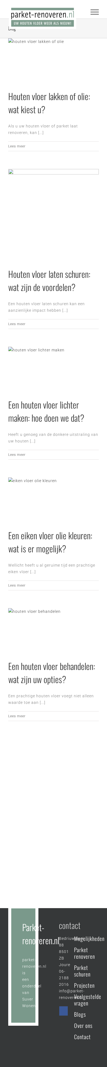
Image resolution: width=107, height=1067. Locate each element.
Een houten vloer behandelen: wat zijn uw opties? (51, 673)
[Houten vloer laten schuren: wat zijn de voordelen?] (53, 214)
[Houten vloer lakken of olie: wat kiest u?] (53, 59)
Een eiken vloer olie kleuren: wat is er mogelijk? (50, 542)
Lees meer (17, 146)
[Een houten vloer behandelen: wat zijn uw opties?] (53, 629)
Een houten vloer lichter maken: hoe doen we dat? (46, 411)
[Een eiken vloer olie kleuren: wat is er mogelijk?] (53, 499)
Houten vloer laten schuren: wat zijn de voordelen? (49, 280)
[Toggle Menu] (95, 12)
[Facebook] (63, 1011)
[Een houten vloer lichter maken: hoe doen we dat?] (53, 368)
